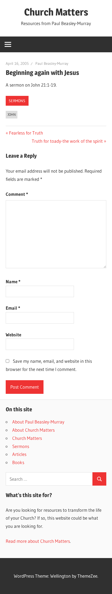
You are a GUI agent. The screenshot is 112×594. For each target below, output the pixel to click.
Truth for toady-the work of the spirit (67, 141)
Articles (19, 454)
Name (13, 281)
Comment (17, 194)
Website (13, 334)
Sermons (17, 100)
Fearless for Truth (26, 133)
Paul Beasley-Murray (51, 63)
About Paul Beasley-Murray (38, 422)
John (12, 114)
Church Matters (56, 12)
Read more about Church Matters (38, 541)
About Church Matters (33, 430)
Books (18, 462)
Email (13, 308)
